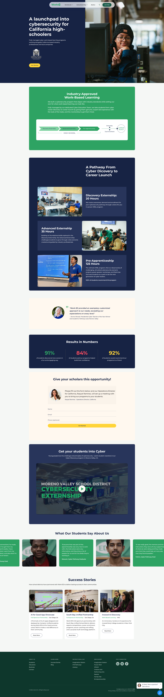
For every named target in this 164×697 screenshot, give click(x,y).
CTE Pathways (77, 665)
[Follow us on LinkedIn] (117, 664)
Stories (93, 4)
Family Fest (97, 677)
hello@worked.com (121, 689)
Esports (96, 674)
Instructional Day (81, 4)
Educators (32, 665)
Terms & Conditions (121, 690)
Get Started (34, 65)
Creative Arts (98, 669)
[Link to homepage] (56, 4)
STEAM (96, 667)
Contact (31, 669)
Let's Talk (107, 4)
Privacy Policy (112, 690)
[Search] (99, 4)
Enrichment (68, 4)
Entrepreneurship (99, 679)
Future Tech (98, 665)
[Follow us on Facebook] (126, 664)
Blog (52, 665)
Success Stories (55, 662)
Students (32, 662)
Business (32, 667)
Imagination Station (79, 662)
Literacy (75, 667)
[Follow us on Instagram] (122, 664)
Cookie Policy (131, 690)
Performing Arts (99, 672)
